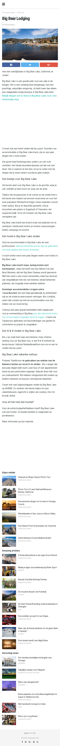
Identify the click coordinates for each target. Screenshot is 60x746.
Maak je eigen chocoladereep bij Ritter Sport (37, 567)
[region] (30, 125)
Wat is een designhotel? (28, 682)
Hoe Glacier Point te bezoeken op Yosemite (37, 526)
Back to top (30, 733)
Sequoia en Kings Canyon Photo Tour (34, 477)
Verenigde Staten (8, 12)
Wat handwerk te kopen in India (31, 704)
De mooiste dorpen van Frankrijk (32, 592)
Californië (20, 12)
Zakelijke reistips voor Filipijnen (31, 670)
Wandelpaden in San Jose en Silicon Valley (36, 514)
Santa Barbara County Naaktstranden (34, 538)
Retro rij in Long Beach (28, 716)
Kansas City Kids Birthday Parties (32, 579)
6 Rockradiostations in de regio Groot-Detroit (37, 555)
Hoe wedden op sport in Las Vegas (33, 616)
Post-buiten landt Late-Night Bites (33, 640)
